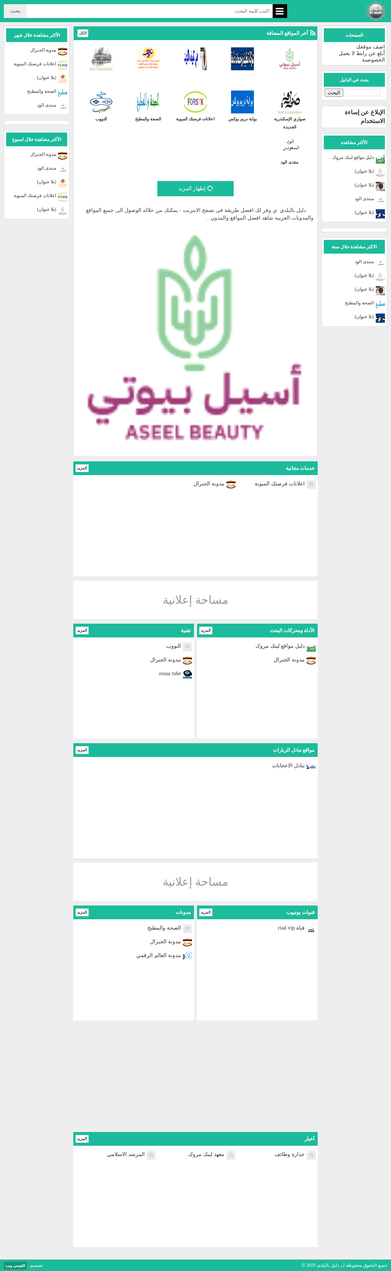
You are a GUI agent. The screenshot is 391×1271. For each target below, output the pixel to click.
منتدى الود (364, 198)
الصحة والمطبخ (359, 303)
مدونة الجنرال (209, 484)
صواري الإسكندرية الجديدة (289, 122)
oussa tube (170, 673)
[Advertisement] (195, 1078)
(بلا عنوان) (364, 171)
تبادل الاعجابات (288, 765)
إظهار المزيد (191, 188)
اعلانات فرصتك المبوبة (195, 118)
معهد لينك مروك (206, 1154)
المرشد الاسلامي (126, 1154)
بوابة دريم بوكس (242, 118)
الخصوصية (373, 60)
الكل (83, 33)
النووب (101, 118)
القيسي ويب (15, 1265)
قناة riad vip (291, 928)
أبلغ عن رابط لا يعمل (362, 53)
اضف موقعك (370, 47)
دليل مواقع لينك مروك (353, 157)
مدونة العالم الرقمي (158, 955)
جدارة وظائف (290, 1154)
